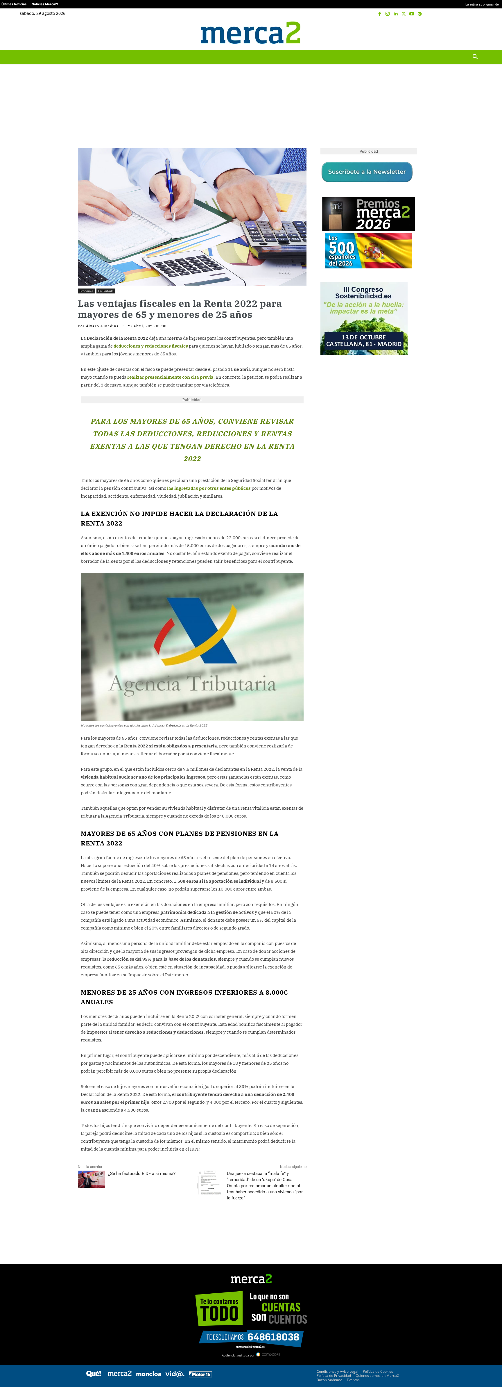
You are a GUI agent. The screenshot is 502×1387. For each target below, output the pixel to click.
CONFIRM (211, 778)
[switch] (323, 692)
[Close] (351, 600)
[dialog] (251, 693)
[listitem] (251, 679)
